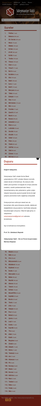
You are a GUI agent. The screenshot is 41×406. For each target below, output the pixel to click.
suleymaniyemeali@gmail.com (14, 216)
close (38, 159)
